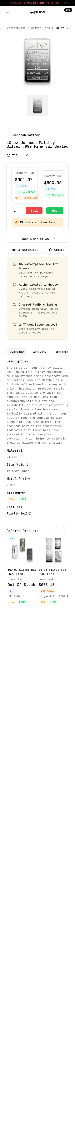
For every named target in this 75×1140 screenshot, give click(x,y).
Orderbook (64, 351)
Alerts (59, 249)
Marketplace (16, 28)
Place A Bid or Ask (35, 239)
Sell (34, 210)
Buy (54, 210)
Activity (39, 351)
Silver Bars (40, 28)
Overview (17, 351)
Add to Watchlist (24, 249)
